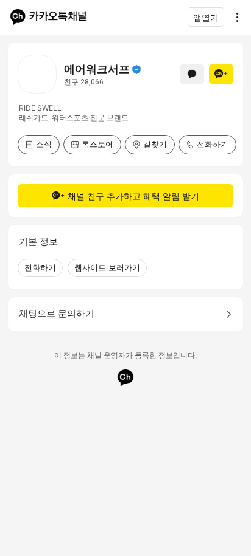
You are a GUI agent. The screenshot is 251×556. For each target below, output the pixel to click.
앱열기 (206, 17)
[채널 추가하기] (221, 74)
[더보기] (234, 17)
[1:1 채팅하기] (192, 74)
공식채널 (136, 69)
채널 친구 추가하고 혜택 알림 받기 (133, 196)
